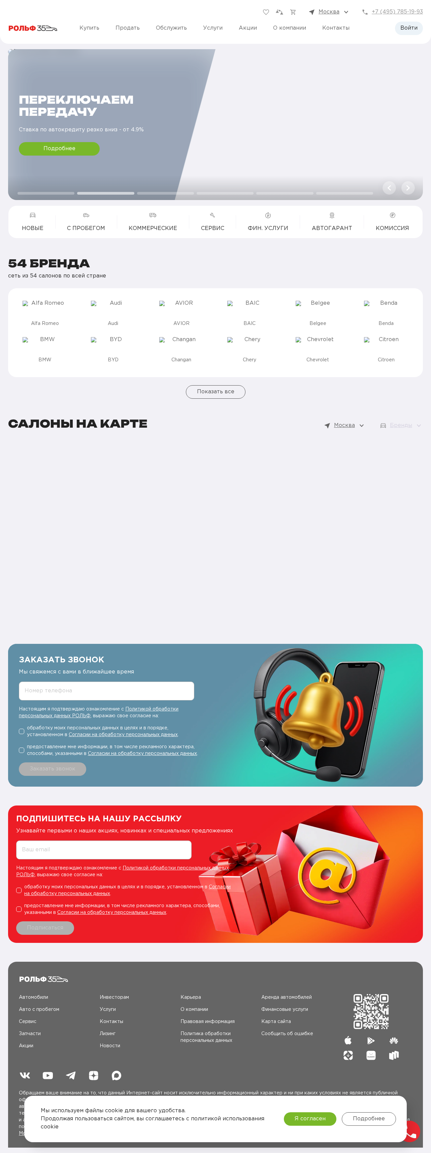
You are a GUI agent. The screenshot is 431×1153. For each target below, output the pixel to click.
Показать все (215, 391)
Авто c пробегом (39, 1010)
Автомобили (33, 997)
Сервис (27, 1022)
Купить (89, 28)
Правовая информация (207, 1022)
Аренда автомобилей (286, 997)
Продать (127, 28)
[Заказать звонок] (409, 1131)
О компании (289, 28)
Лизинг (107, 1034)
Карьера (190, 997)
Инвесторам (114, 997)
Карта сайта (276, 1022)
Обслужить (171, 28)
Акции (248, 28)
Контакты (336, 28)
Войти (409, 28)
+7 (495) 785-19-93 (397, 11)
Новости (110, 1046)
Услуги (213, 28)
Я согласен (310, 1118)
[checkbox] (109, 731)
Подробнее (59, 148)
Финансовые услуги (284, 1010)
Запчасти (30, 1034)
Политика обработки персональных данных (206, 1037)
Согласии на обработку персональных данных (123, 735)
